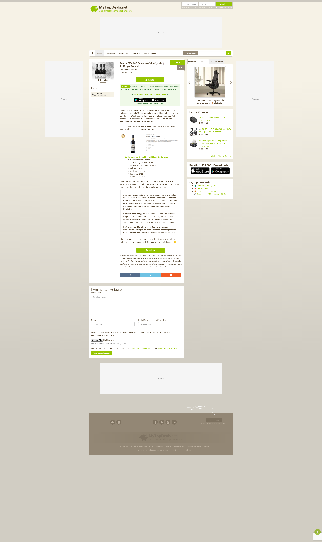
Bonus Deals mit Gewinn (207, 191)
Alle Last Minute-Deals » (221, 156)
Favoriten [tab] (198, 61)
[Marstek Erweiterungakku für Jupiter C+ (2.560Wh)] (193, 120)
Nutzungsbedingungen (167, 348)
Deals (99, 53)
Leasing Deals (203, 188)
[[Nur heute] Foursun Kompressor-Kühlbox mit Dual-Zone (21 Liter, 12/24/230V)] (193, 143)
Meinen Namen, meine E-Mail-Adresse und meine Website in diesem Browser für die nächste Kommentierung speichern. (130, 333)
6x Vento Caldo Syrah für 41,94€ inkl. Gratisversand (147, 157)
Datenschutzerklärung (141, 348)
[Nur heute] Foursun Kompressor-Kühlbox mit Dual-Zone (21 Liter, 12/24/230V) (213, 143)
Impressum (125, 446)
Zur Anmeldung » (214, 420)
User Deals (110, 53)
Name (93, 320)
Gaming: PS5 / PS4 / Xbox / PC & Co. (212, 194)
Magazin (136, 53)
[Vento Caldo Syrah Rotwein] (103, 73)
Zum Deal (150, 79)
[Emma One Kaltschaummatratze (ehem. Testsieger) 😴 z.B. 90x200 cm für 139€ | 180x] (210, 82)
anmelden (223, 4)
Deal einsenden (190, 53)
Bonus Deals (124, 53)
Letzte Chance (150, 53)
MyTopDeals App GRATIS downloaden (150, 94)
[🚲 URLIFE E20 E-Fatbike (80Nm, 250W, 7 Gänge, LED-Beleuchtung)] (193, 132)
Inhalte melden (158, 446)
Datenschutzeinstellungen (198, 446)
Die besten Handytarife (206, 185)
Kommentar (96, 292)
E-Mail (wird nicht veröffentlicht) (152, 320)
